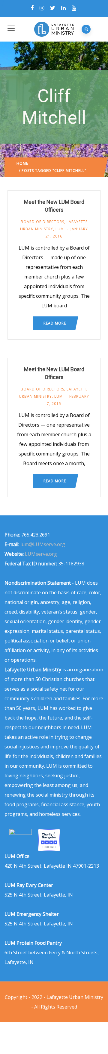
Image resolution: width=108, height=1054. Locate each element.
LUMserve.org (41, 554)
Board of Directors (42, 221)
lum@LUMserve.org (42, 544)
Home (22, 163)
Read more (55, 323)
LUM (60, 229)
